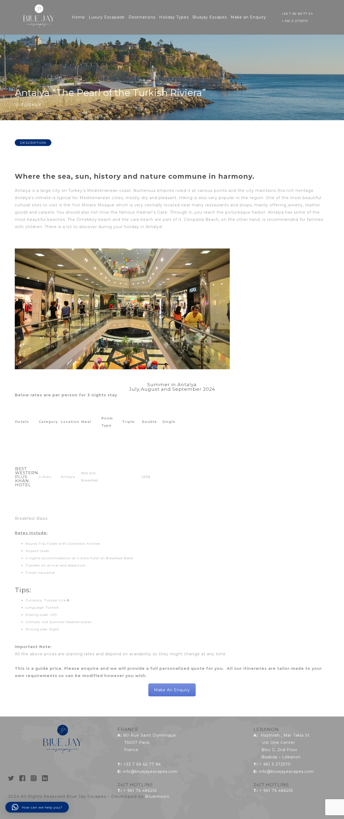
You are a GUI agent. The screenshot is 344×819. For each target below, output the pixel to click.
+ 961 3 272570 (295, 21)
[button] (37, 807)
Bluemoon (157, 796)
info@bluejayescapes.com (150, 771)
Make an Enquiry (248, 17)
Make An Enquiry (172, 690)
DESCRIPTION (33, 143)
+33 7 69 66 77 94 (297, 14)
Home (78, 17)
